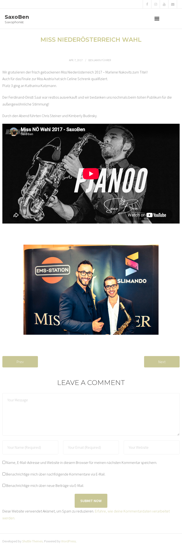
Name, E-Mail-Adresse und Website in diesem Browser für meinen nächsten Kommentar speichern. (81, 462)
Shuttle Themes (32, 541)
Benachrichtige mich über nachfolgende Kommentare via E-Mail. (55, 474)
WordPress (68, 541)
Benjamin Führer (99, 60)
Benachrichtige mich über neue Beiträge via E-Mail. (45, 485)
